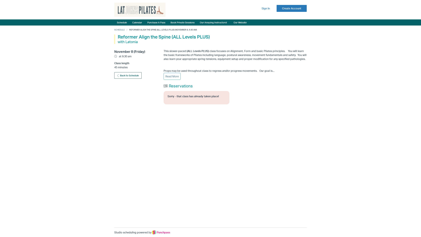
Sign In (266, 8)
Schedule (122, 22)
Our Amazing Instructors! (213, 22)
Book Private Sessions (183, 22)
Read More (172, 76)
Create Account (291, 8)
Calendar (137, 22)
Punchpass (163, 232)
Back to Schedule (129, 75)
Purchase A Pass (156, 22)
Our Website (240, 22)
